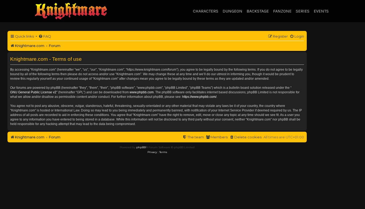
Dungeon (232, 11)
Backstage (258, 11)
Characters (205, 11)
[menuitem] (44, 36)
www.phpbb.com (142, 92)
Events (321, 11)
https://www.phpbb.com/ (199, 97)
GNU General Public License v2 (33, 92)
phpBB (141, 147)
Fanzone (282, 11)
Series (302, 11)
